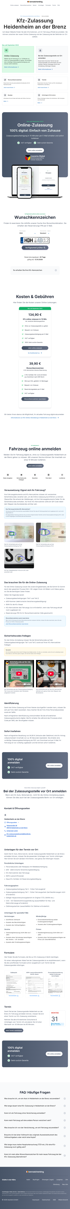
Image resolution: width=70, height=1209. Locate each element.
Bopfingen (36, 1179)
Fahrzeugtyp (22, 231)
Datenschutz (46, 1200)
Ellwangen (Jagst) (48, 1179)
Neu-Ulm (65, 1184)
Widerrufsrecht (63, 1200)
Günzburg (56, 1184)
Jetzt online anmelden (35, 150)
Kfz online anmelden (54, 765)
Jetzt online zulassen (35, 348)
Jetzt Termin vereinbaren (14, 1030)
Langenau (59, 1179)
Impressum (35, 1200)
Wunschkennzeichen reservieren (35, 399)
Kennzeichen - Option (45, 231)
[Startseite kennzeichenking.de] (35, 2)
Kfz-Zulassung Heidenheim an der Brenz (30, 16)
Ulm (66, 1179)
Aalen (28, 1179)
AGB (54, 1200)
